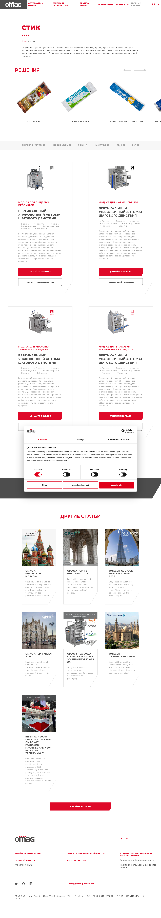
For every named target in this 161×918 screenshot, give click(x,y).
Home (24, 41)
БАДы (119, 145)
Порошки (25, 228)
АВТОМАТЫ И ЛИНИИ (35, 4)
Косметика (100, 145)
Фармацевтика (60, 145)
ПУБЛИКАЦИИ (105, 4)
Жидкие (55, 224)
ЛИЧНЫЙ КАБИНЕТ (136, 4)
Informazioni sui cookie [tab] (118, 439)
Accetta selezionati (80, 485)
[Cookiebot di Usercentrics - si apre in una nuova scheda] (123, 431)
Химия (81, 145)
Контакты (122, 4)
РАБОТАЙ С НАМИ (23, 865)
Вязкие (25, 224)
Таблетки (42, 228)
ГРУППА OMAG (84, 4)
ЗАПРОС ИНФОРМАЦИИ (40, 282)
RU (153, 4)
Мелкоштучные (28, 226)
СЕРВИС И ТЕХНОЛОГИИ (60, 4)
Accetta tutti (116, 485)
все (134, 145)
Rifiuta (44, 485)
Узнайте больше (40, 272)
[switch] (66, 475)
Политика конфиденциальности (137, 860)
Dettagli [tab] (80, 439)
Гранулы (40, 224)
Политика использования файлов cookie (138, 866)
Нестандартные (51, 226)
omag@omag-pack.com (81, 884)
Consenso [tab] (42, 439)
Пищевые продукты (32, 145)
